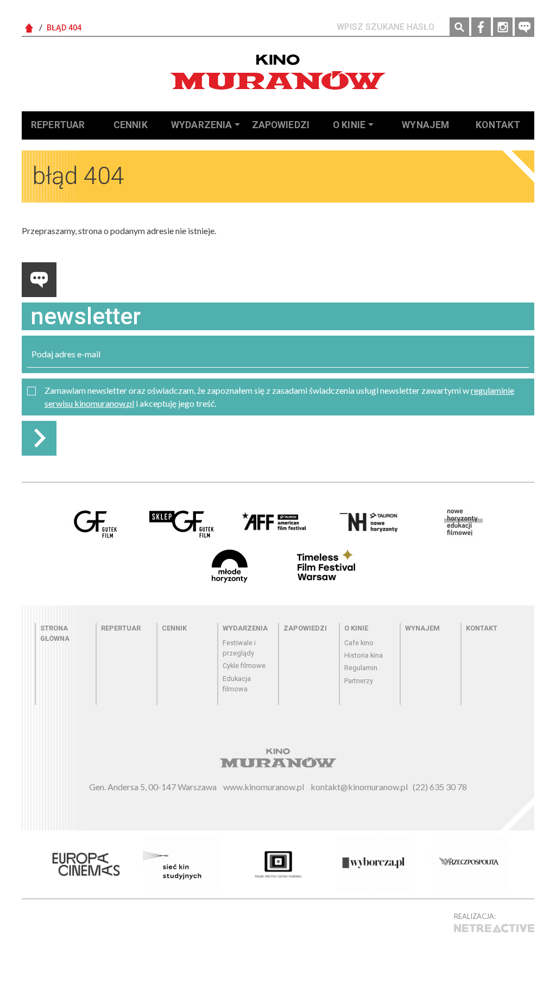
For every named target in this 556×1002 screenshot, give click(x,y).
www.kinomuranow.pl (263, 787)
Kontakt (498, 124)
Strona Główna (29, 28)
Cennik (130, 124)
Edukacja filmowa (237, 684)
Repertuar (58, 124)
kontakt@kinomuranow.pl (359, 787)
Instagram (503, 27)
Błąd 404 (64, 28)
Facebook (481, 27)
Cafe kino (359, 643)
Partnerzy (358, 681)
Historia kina (363, 655)
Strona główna (55, 633)
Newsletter (524, 27)
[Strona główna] (278, 72)
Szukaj (459, 27)
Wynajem (425, 124)
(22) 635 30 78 (440, 787)
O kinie (349, 124)
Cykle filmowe (244, 665)
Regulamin (360, 668)
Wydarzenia (201, 124)
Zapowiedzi (281, 124)
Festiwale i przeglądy (239, 648)
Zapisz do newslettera (39, 438)
